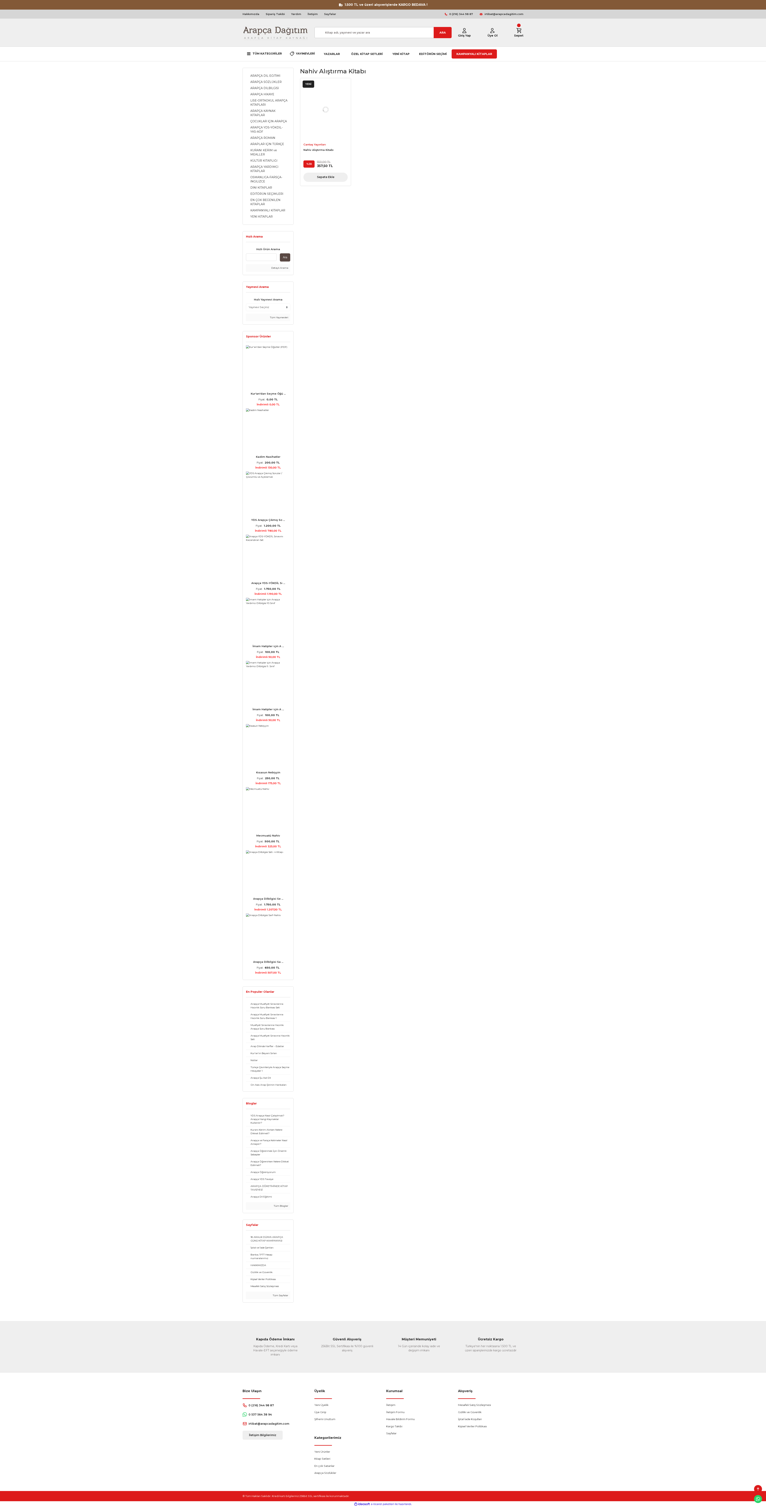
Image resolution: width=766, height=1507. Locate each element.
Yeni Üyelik (321, 1405)
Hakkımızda (251, 14)
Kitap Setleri (322, 1458)
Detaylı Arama (279, 267)
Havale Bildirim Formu (400, 1419)
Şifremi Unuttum (324, 1419)
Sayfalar (330, 14)
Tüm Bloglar (280, 1205)
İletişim (313, 14)
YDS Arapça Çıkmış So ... (268, 519)
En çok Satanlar (324, 1465)
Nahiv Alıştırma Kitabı (318, 149)
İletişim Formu (395, 1412)
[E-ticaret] (382, 1504)
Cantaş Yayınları (314, 144)
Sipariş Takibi (275, 14)
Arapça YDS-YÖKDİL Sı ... (268, 583)
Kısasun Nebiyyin (268, 772)
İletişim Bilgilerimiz (262, 1435)
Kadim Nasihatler (268, 456)
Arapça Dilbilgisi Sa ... (268, 961)
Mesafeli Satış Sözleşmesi (474, 1405)
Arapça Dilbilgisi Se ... (268, 898)
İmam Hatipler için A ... (268, 646)
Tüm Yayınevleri (278, 317)
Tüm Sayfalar (280, 1295)
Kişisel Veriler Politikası (472, 1426)
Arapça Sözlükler (325, 1472)
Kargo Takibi (394, 1426)
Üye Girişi (320, 1412)
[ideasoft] (362, 1504)
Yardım (296, 14)
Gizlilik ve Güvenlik (470, 1412)
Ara (285, 257)
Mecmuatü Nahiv (268, 835)
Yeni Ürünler (322, 1451)
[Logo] (275, 32)
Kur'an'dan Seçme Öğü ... (268, 393)
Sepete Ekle (325, 177)
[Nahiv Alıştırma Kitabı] (325, 109)
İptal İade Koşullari (470, 1419)
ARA (442, 32)
